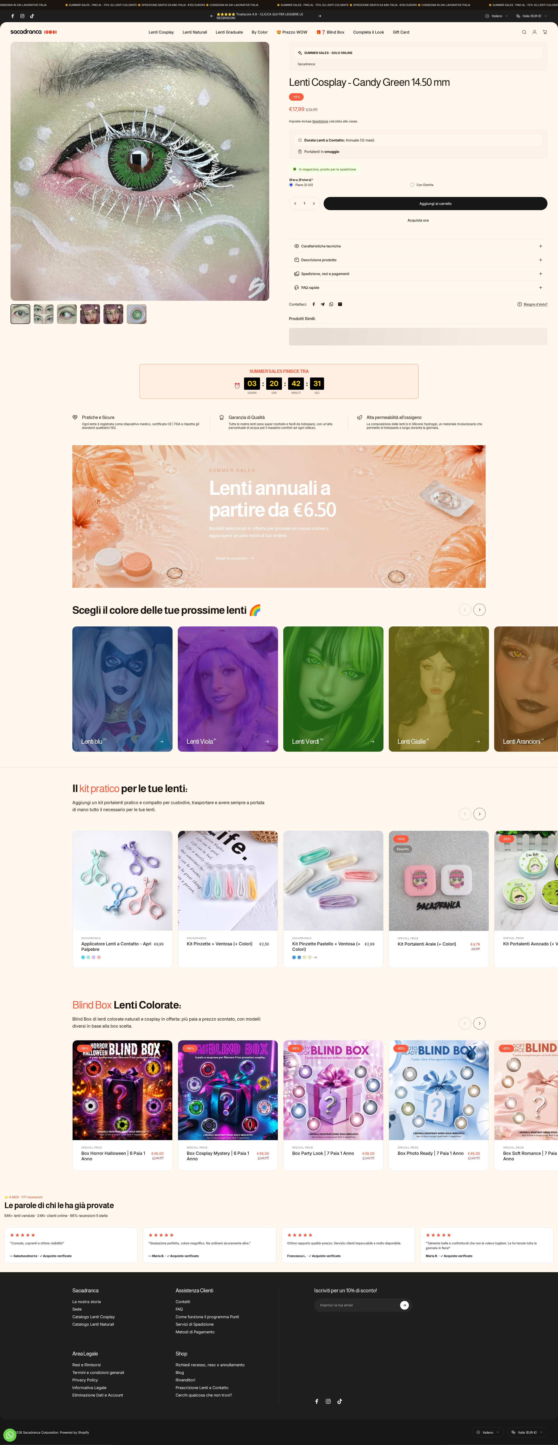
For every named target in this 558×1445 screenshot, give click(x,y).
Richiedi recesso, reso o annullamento (210, 1365)
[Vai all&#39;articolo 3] (67, 314)
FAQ (179, 1309)
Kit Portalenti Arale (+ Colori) (427, 944)
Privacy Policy (85, 1380)
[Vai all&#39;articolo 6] (136, 314)
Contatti (183, 1301)
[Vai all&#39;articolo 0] (20, 314)
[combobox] (496, 16)
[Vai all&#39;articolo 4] (90, 314)
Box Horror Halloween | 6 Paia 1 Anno (113, 1156)
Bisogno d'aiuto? (535, 304)
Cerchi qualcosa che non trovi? (204, 1395)
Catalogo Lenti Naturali (93, 1324)
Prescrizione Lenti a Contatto (202, 1387)
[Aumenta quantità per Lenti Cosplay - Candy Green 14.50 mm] (315, 203)
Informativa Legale (89, 1387)
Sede (77, 1309)
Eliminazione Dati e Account (97, 1395)
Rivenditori (185, 1380)
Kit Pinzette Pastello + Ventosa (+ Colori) (326, 946)
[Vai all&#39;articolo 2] (43, 314)
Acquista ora (418, 220)
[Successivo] (319, 16)
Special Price (408, 938)
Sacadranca (91, 938)
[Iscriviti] (404, 1305)
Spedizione (320, 121)
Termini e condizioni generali (98, 1372)
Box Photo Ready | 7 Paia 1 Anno (431, 1153)
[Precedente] (212, 16)
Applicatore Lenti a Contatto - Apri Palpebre (116, 946)
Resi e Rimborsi (86, 1365)
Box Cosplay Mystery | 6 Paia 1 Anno (218, 1156)
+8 (315, 957)
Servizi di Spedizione (195, 1324)
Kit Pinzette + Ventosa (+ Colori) (220, 943)
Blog (180, 1372)
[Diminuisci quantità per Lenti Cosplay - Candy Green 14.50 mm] (294, 203)
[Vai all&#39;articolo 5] (113, 314)
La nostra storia (86, 1301)
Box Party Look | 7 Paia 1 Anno (323, 1153)
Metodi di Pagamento (195, 1332)
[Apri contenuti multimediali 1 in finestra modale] (140, 171)
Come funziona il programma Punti (207, 1316)
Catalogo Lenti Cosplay (93, 1316)
